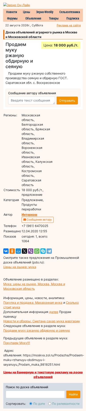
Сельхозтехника (69, 12)
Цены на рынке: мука (19, 267)
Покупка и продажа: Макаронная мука (32, 302)
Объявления (33, 18)
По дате (39, 403)
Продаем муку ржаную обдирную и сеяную (36, 330)
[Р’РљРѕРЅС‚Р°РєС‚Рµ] (6, 251)
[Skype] (43, 251)
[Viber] (30, 251)
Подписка (72, 18)
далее (53, 312)
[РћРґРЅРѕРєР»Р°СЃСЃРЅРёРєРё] (12, 251)
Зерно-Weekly (44, 12)
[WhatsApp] (36, 251)
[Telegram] (49, 251)
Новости (11, 12)
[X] (24, 251)
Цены (26, 12)
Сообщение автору (39, 219)
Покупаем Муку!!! (16, 343)
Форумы (12, 18)
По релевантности (65, 403)
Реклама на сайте (69, 25)
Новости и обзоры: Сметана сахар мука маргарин (41, 321)
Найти (73, 394)
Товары (54, 18)
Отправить (67, 100)
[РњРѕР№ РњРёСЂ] (18, 251)
